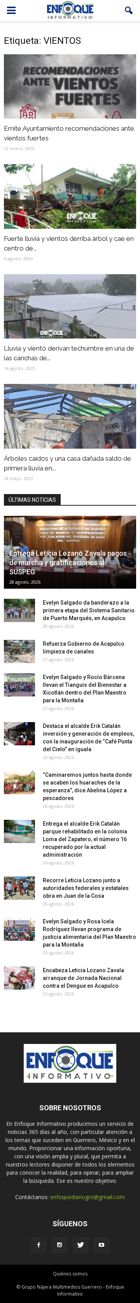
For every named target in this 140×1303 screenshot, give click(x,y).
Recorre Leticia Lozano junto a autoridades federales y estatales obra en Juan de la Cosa (86, 888)
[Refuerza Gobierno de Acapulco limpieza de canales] (19, 651)
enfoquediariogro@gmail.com (87, 1197)
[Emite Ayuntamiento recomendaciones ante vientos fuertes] (70, 86)
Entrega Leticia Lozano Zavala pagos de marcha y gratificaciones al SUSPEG (68, 562)
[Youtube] (101, 1245)
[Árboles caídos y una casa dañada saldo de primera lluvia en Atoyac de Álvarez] (70, 416)
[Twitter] (80, 1245)
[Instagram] (59, 1245)
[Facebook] (38, 1245)
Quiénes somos (70, 1273)
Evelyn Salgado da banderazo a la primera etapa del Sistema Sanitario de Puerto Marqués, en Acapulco (89, 610)
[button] (129, 10)
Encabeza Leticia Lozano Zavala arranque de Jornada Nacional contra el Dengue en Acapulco (83, 978)
